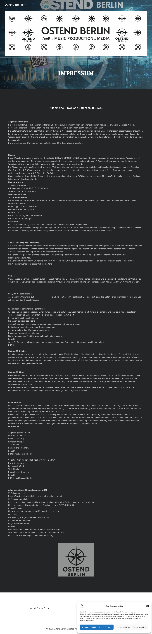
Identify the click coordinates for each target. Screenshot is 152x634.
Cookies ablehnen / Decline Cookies (132, 627)
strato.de (32, 194)
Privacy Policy (43, 608)
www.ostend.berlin (43, 297)
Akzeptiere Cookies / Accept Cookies (96, 627)
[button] (147, 606)
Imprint (33, 608)
